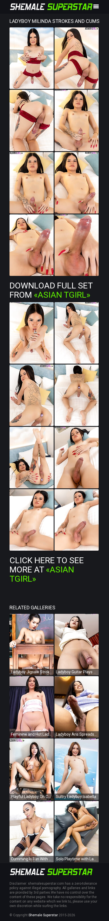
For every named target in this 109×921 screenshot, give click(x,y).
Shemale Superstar (43, 915)
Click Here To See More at (47, 569)
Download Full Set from (51, 290)
